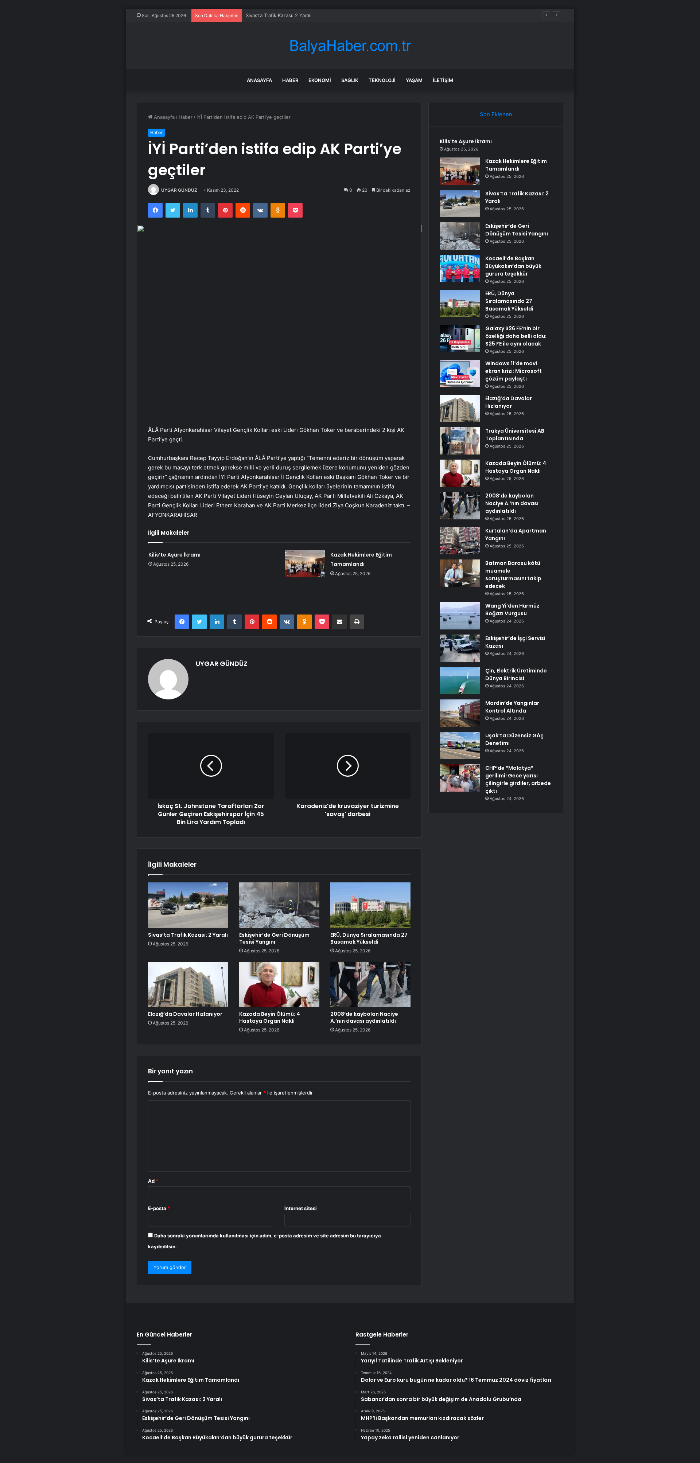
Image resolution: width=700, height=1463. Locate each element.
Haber (290, 80)
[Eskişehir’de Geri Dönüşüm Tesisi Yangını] (279, 905)
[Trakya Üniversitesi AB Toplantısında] (460, 440)
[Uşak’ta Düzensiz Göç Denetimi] (460, 745)
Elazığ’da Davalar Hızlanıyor (185, 1014)
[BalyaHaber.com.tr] (350, 46)
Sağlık (349, 80)
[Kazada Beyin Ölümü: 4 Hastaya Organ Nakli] (279, 984)
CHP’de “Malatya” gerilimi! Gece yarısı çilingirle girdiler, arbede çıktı (518, 779)
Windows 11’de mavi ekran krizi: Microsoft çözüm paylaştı (513, 371)
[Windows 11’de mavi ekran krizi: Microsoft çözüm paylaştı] (460, 373)
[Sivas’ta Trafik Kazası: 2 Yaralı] (188, 905)
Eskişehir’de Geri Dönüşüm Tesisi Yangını (274, 938)
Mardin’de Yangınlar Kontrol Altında (512, 706)
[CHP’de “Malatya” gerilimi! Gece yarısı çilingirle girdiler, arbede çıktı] (460, 778)
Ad (153, 1181)
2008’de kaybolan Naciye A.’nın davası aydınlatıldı (364, 1017)
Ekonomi (319, 80)
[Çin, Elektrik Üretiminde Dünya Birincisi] (460, 680)
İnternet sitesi (300, 1208)
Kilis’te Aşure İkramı (174, 554)
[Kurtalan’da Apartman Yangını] (460, 540)
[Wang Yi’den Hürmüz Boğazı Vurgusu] (460, 615)
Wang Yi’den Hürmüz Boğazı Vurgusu (512, 609)
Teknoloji (382, 80)
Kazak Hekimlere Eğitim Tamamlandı (516, 164)
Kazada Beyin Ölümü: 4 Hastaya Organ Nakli (269, 1017)
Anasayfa (259, 80)
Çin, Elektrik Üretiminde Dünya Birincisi (516, 674)
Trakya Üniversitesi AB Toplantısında (514, 434)
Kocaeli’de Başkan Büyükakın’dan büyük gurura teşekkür (513, 266)
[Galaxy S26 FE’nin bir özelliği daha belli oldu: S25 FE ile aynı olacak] (460, 338)
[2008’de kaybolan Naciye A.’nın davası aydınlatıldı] (370, 984)
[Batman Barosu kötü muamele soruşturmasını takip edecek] (460, 573)
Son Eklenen (496, 114)
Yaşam (414, 80)
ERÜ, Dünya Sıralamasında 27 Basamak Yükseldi (369, 938)
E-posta (159, 1208)
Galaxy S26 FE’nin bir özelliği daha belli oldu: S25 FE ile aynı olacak (516, 336)
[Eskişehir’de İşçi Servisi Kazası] (460, 648)
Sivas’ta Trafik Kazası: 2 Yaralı (278, 15)
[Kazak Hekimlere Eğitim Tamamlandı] (305, 563)
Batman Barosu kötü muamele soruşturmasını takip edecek (513, 574)
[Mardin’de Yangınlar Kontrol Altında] (460, 713)
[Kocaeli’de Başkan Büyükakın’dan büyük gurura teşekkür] (460, 268)
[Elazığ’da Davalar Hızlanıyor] (188, 984)
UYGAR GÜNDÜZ (179, 190)
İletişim (443, 80)
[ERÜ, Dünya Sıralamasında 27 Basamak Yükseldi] (370, 905)
